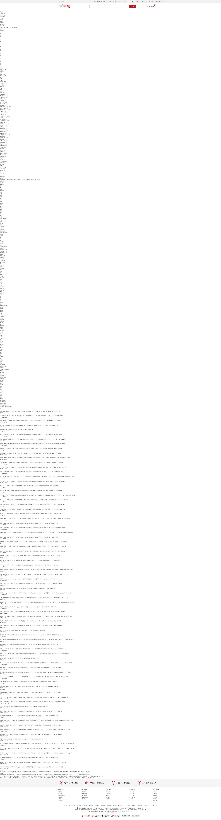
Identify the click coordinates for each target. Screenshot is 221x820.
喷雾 (1, 201)
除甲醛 (1, 360)
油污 (1, 283)
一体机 (1, 18)
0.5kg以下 (2, 170)
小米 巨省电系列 (4, 142)
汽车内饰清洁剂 (3, 252)
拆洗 (1, 383)
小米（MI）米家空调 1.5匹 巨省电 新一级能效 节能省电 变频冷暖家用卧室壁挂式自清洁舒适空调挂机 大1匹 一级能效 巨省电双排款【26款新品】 (33, 471)
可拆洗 (1, 332)
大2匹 (1, 344)
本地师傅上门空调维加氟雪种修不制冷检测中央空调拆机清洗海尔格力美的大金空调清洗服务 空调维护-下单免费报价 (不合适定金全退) (31, 448)
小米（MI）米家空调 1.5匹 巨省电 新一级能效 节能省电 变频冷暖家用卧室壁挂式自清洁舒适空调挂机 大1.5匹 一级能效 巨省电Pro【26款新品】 (33, 611)
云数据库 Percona (100, 776)
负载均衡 (71, 776)
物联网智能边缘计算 (77, 776)
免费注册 (103, 1)
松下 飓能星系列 (4, 94)
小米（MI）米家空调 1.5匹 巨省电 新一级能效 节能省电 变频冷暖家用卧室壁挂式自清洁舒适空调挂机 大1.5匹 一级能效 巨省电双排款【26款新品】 (33, 527)
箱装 (1, 271)
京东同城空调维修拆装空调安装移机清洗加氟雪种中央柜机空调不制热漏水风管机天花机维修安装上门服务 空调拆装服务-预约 (29, 537)
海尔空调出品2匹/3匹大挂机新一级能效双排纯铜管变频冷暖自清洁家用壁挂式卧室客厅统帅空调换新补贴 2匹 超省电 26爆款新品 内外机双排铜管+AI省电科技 (36, 672)
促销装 (1, 276)
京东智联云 (82, 777)
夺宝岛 (154, 792)
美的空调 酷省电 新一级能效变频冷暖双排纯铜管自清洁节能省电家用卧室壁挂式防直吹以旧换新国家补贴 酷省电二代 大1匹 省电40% (30, 644)
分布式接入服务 (3, 776)
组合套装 (2, 277)
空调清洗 (2, 380)
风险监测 (128, 805)
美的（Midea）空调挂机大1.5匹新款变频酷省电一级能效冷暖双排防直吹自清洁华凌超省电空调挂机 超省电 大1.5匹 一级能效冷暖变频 (31, 560)
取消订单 (131, 798)
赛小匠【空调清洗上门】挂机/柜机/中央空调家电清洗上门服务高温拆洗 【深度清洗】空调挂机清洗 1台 (23, 630)
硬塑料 (1, 189)
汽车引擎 (2, 229)
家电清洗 (2, 254)
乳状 (1, 207)
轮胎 (1, 228)
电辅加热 (2, 325)
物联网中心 (10, 776)
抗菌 (1, 361)
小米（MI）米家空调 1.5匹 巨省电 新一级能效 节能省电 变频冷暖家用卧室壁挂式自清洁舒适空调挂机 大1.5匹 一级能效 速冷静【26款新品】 (32, 574)
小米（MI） (2, 74)
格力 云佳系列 (3, 100)
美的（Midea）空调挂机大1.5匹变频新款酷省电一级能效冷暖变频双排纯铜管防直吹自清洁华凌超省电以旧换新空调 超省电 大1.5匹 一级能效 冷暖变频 (34, 653)
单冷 (1, 350)
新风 (1, 324)
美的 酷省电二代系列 (5, 116)
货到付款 (108, 792)
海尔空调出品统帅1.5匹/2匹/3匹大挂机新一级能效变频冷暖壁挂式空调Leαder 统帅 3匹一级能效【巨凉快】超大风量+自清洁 (28, 607)
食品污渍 (2, 293)
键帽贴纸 (2, 22)
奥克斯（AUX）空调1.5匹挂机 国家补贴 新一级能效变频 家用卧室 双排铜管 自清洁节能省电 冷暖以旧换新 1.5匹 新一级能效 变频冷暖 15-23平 (32, 443)
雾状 (1, 215)
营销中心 (97, 805)
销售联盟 (115, 805)
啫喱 (1, 210)
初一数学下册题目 (80, 771)
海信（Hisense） (4, 88)
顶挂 (1, 386)
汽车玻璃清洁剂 (3, 249)
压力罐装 (2, 268)
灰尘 (1, 279)
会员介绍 (60, 793)
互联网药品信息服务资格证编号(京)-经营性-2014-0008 (117, 808)
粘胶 (1, 294)
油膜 (1, 282)
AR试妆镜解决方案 (91, 776)
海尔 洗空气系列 (4, 95)
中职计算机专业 (33, 771)
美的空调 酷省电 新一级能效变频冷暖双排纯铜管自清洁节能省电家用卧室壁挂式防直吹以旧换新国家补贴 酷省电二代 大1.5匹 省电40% (31, 667)
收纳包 (1, 19)
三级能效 (2, 318)
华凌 (1, 77)
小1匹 (1, 333)
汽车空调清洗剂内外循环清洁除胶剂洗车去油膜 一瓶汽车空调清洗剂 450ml (17, 429)
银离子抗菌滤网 (3, 366)
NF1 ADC (24, 777)
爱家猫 (1, 83)
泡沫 (1, 206)
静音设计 (2, 329)
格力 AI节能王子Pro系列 (5, 106)
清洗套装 (2, 372)
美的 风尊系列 (3, 147)
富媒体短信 (2, 777)
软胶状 (1, 203)
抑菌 (1, 200)
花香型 (1, 310)
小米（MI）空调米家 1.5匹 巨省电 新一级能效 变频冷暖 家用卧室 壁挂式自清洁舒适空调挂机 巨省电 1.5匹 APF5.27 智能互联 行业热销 (31, 583)
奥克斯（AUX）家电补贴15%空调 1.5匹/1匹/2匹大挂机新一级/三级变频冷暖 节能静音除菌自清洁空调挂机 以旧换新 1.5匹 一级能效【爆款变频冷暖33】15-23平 (37, 616)
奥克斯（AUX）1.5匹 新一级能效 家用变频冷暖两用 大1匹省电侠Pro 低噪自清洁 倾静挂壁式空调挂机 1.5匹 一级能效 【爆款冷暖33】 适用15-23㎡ (34, 546)
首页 (1, 27)
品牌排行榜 (2, 15)
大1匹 (1, 339)
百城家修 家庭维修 (4, 85)
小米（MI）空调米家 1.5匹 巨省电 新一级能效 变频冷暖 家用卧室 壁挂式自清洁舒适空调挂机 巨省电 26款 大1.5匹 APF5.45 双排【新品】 (31, 625)
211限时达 (84, 793)
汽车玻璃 (2, 226)
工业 (1, 395)
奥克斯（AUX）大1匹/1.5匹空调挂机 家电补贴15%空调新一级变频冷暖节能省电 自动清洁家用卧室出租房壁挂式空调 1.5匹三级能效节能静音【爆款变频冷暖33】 (37, 532)
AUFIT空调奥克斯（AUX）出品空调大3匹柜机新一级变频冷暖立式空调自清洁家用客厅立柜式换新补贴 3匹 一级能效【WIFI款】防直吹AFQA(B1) (33, 481)
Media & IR (154, 805)
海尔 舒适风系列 (4, 125)
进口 (1, 186)
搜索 (132, 6)
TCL (1, 80)
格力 (1, 165)
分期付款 (108, 795)
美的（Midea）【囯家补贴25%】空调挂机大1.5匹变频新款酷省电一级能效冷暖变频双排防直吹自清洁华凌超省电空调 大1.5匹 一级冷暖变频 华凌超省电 (35, 677)
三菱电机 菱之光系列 (5, 134)
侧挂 (1, 389)
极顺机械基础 (3, 771)
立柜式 (1, 304)
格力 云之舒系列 (4, 150)
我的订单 (109, 1)
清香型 (1, 308)
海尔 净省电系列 (4, 103)
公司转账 (108, 798)
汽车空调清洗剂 (3, 251)
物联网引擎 (60, 777)
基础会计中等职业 (57, 771)
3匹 (1, 346)
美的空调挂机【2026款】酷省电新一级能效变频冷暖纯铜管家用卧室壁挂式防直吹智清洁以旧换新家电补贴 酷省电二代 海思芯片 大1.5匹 (31, 416)
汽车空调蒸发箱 (3, 232)
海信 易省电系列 (4, 144)
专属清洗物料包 (3, 405)
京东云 (116, 813)
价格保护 (131, 793)
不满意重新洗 (3, 400)
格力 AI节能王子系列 (4, 145)
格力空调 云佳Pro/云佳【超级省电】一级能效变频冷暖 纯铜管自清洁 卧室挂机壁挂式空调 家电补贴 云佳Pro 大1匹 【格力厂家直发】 (30, 579)
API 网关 (78, 777)
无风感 (1, 322)
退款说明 (131, 795)
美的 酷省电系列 (4, 128)
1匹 (1, 335)
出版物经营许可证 (100, 810)
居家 (1, 224)
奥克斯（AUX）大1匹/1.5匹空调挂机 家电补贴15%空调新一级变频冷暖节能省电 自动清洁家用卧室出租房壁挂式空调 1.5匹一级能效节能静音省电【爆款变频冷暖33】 (38, 602)
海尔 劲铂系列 (3, 158)
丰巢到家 (2, 86)
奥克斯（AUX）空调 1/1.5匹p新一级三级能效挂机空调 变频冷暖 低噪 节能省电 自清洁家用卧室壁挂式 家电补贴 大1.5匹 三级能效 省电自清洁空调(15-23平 (35, 593)
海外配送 (84, 798)
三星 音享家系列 (4, 117)
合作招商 (85, 805)
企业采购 (128, 1)
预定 (23, 776)
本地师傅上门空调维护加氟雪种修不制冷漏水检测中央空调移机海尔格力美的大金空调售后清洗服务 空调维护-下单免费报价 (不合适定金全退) (32, 551)
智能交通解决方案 (44, 777)
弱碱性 (1, 235)
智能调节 (2, 321)
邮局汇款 (108, 797)
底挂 (1, 388)
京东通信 (155, 798)
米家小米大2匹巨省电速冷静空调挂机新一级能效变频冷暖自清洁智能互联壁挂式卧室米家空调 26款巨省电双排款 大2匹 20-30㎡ (29, 588)
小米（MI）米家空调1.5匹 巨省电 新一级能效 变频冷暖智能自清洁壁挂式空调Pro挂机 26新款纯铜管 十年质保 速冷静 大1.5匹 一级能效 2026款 (33, 439)
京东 (70, 6)
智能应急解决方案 (71, 777)
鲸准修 (1, 78)
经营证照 (130, 811)
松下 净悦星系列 (4, 97)
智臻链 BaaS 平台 (28, 776)
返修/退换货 (132, 797)
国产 (1, 187)
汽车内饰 (2, 217)
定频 (1, 355)
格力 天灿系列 (3, 114)
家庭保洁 (2, 248)
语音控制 (2, 181)
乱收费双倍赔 (3, 402)
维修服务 (2, 257)
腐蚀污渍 (2, 290)
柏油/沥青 (2, 287)
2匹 (1, 343)
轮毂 (1, 221)
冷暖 (1, 352)
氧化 (1, 280)
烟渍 (1, 291)
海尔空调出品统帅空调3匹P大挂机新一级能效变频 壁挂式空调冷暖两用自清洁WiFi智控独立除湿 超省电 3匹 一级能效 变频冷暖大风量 (30, 621)
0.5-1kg (2, 172)
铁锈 (1, 285)
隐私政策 (134, 805)
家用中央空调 (3, 377)
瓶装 (1, 266)
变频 (1, 353)
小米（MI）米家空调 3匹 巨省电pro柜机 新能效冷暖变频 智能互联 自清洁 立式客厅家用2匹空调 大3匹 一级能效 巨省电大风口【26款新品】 (32, 649)
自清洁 (1, 327)
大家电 (59, 798)
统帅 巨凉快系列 (4, 105)
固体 (1, 209)
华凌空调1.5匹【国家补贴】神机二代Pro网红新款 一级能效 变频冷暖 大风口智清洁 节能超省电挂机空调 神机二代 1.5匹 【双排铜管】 (30, 453)
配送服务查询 (85, 795)
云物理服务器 (16, 776)
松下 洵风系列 (3, 111)
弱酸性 (1, 234)
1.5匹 (1, 336)
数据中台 (62, 776)
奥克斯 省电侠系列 (4, 130)
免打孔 (1, 384)
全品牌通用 (2, 164)
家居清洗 (2, 243)
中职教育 (41, 771)
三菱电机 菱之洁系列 (5, 109)
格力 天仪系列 (3, 99)
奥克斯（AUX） (3, 82)
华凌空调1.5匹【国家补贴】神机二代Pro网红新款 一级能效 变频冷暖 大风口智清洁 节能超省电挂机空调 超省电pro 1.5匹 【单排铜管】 (31, 420)
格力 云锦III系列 (3, 153)
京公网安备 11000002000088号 (86, 808)
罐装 (1, 269)
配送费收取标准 (85, 797)
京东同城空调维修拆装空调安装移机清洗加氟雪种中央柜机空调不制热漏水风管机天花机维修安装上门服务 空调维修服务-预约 (29, 425)
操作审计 (85, 776)
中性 (1, 237)
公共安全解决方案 (90, 777)
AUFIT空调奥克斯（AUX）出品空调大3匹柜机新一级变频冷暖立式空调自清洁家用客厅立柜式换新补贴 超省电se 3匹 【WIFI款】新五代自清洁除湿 (33, 467)
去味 (1, 198)
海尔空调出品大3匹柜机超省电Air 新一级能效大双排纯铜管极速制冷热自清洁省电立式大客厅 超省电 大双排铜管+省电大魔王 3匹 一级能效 (31, 635)
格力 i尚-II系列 (3, 127)
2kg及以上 (2, 176)
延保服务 (155, 795)
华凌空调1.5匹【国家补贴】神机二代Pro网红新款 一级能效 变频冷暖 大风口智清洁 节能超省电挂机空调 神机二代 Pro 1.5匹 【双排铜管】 (31, 462)
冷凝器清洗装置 (3, 246)
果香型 (1, 307)
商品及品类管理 (47, 771)
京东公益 (140, 805)
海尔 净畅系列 (3, 155)
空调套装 (2, 375)
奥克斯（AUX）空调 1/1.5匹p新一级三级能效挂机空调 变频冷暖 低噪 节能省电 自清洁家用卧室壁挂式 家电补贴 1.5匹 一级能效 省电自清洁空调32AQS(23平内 (36, 569)
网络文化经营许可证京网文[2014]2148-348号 (116, 810)
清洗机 (1, 245)
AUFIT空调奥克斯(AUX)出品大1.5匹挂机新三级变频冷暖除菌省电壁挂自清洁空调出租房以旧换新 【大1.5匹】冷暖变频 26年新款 (29, 565)
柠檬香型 (2, 313)
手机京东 (136, 1)
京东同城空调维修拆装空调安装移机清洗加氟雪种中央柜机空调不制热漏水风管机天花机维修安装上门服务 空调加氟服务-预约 (29, 523)
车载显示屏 (2, 231)
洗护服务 (2, 259)
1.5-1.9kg (2, 175)
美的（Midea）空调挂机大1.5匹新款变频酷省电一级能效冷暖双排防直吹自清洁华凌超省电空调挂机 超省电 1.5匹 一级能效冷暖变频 (30, 485)
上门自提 (84, 792)
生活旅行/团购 (61, 795)
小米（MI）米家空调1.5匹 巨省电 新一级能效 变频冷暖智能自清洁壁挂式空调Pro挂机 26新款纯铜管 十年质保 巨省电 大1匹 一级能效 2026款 (32, 504)
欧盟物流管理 (26, 771)
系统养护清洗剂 (3, 305)
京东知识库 (2, 13)
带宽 (20, 776)
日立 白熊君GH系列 (4, 120)
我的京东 (115, 1)
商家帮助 (91, 805)
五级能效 (2, 319)
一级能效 (2, 315)
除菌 (1, 196)
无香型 (1, 311)
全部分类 (2, 12)
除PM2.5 (2, 356)
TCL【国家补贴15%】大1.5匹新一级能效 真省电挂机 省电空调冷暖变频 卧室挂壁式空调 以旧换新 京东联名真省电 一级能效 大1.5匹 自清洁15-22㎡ (34, 597)
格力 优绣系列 (3, 156)
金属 (1, 193)
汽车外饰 (2, 220)
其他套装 (2, 378)
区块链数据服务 (17, 777)
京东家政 (2, 71)
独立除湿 (2, 330)
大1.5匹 (2, 338)
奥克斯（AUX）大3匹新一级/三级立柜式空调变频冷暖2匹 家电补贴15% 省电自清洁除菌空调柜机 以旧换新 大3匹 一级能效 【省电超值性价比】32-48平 (35, 518)
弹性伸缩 (58, 776)
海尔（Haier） (3, 75)
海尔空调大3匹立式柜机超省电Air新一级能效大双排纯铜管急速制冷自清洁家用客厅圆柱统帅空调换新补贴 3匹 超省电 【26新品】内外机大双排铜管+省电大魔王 (36, 639)
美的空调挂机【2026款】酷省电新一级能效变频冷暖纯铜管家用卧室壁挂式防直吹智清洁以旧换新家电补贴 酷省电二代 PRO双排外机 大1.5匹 (32, 509)
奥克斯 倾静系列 (4, 161)
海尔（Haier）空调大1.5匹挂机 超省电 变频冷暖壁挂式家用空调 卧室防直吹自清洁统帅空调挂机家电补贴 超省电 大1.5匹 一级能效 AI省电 (31, 490)
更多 (1, 89)
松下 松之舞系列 (4, 133)
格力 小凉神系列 (4, 102)
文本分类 (35, 776)
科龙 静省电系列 (4, 113)
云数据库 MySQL (51, 776)
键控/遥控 (2, 182)
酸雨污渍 (2, 288)
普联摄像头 (2, 16)
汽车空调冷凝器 (3, 218)
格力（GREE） (3, 69)
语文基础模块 (65, 771)
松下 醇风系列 (3, 151)
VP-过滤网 (2, 364)
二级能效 (2, 316)
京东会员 (122, 1)
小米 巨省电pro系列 (4, 137)
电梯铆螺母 (72, 771)
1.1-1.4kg (2, 173)
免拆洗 (1, 381)
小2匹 (1, 341)
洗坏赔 (1, 398)
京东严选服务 (3, 403)
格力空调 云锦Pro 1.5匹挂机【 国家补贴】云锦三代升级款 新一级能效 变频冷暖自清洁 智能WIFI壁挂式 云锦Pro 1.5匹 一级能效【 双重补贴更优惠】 (34, 541)
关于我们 (66, 805)
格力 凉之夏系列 (4, 141)
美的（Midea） (3, 68)
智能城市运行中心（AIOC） (32, 777)
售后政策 (131, 792)
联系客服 (60, 800)
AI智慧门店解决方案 (52, 777)
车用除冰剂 (2, 256)
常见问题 (60, 797)
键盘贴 (1, 21)
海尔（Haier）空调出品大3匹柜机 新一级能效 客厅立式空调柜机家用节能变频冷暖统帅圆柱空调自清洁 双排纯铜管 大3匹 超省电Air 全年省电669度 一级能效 (36, 663)
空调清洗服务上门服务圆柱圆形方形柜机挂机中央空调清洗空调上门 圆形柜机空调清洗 (20, 658)
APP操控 (2, 184)
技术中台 (66, 776)
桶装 (1, 273)
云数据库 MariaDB (9, 777)
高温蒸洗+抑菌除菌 (4, 369)
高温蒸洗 (2, 367)
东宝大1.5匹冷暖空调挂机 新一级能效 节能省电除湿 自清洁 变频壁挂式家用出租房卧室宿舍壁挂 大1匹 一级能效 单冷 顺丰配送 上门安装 (31, 513)
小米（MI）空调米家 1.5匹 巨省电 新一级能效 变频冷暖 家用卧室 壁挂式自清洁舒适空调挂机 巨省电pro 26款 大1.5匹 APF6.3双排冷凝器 (31, 686)
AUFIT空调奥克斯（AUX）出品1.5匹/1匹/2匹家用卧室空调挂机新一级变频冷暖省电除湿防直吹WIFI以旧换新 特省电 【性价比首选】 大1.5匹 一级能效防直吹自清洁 (37, 495)
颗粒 (1, 214)
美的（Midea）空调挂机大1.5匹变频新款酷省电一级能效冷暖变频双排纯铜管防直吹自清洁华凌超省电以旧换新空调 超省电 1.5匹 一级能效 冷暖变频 (34, 499)
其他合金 (2, 242)
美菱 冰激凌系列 (4, 136)
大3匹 (1, 347)
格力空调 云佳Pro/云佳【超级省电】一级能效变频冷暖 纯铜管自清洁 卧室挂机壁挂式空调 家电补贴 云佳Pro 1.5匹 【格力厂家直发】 (30, 555)
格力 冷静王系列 (4, 139)
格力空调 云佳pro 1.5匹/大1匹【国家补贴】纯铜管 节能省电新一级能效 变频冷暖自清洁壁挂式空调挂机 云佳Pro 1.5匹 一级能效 (29, 681)
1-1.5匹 (1, 391)
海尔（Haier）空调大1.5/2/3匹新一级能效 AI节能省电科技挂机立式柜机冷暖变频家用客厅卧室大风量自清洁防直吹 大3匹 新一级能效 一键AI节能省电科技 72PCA (37, 476)
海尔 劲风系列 (3, 159)
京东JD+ (155, 800)
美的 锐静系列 (3, 148)
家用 (1, 397)
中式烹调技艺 (18, 771)
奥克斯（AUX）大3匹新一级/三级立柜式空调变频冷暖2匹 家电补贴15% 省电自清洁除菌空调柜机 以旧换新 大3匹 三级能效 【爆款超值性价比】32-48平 (35, 457)
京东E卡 (155, 797)
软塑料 (1, 192)
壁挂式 (1, 302)
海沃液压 (88, 771)
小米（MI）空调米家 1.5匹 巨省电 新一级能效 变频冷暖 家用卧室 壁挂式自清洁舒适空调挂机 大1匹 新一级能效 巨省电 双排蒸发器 (30, 411)
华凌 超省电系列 (4, 131)
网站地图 (65, 777)
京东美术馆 (2, 24)
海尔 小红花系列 (4, 92)
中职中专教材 (6, 27)
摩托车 (1, 223)
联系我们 (72, 805)
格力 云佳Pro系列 (4, 108)
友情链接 (109, 805)
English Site (147, 805)
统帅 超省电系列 (4, 122)
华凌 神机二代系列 (4, 123)
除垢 (1, 195)
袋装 (1, 274)
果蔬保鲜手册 (11, 771)
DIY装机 (155, 793)
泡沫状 (1, 212)
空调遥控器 (2, 260)
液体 (1, 204)
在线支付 (108, 793)
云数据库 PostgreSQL (42, 776)
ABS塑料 (2, 190)
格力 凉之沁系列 (4, 119)
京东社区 (121, 805)
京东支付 (112, 813)
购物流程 (60, 792)
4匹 (1, 349)
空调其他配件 (3, 262)
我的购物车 (151, 6)
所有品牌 (2, 30)
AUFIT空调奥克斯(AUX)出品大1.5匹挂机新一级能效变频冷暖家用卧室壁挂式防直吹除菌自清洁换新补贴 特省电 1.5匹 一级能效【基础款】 (31, 434)
